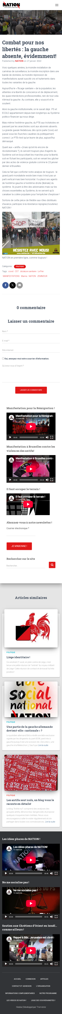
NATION (32, 276)
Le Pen (41, 271)
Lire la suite (43, 745)
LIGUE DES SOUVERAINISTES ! (43, 1000)
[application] (31, 426)
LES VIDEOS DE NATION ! (16, 1000)
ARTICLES (44, 979)
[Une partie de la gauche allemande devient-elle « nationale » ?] (31, 699)
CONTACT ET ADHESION (21, 986)
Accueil (17, 979)
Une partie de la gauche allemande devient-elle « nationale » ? (29, 728)
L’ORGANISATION (43, 986)
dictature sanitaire (28, 271)
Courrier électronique (17, 528)
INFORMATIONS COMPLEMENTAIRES (20, 993)
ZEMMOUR (42, 276)
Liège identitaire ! (18, 657)
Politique (20, 266)
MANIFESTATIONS (11, 276)
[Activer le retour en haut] (56, 1008)
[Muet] (47, 437)
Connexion (30, 979)
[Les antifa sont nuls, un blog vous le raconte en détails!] (31, 772)
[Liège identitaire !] (31, 628)
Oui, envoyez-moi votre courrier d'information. (26, 359)
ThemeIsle (41, 1007)
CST (17, 271)
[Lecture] (10, 437)
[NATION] (12, 5)
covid (10, 271)
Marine (24, 276)
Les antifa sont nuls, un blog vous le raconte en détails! (30, 801)
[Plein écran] (51, 437)
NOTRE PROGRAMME (48, 993)
